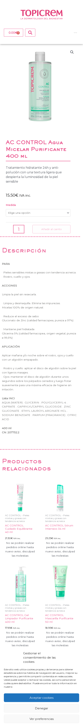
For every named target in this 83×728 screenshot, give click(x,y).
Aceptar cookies (41, 698)
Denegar (41, 708)
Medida (11, 204)
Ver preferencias (42, 719)
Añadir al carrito (51, 229)
